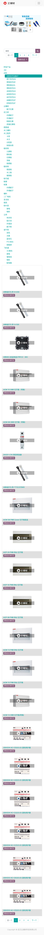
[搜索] (37, 51)
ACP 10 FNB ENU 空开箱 (13, 585)
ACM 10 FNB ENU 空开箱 (13, 682)
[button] (22, 59)
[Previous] (6, 24)
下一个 (34, 55)
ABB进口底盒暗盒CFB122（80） (16, 357)
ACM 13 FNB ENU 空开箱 (13, 650)
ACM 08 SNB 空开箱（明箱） (14, 422)
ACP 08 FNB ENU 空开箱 (13, 617)
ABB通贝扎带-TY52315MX (14, 487)
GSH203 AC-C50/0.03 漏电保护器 (17, 910)
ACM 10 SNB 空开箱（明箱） (14, 389)
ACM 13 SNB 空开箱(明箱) (13, 715)
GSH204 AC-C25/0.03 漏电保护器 (17, 845)
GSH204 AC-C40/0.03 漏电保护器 (17, 780)
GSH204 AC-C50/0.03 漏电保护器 (17, 747)
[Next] (38, 24)
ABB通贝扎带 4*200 (11, 292)
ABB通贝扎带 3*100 (11, 324)
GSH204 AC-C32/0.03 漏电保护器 (17, 813)
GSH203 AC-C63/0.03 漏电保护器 (17, 878)
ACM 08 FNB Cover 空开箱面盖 (15, 520)
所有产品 (7, 67)
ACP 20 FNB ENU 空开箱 (13, 552)
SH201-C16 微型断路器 (12, 455)
